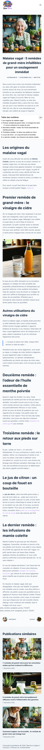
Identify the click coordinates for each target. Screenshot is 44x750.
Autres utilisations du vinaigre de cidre (18, 125)
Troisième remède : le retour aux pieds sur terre (20, 132)
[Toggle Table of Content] (39, 117)
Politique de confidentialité (20, 747)
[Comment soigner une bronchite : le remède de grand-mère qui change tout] (22, 717)
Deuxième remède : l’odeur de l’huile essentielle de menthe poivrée (20, 129)
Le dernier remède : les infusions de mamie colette (20, 137)
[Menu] (40, 5)
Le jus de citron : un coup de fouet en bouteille (19, 135)
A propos (6, 747)
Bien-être (37, 77)
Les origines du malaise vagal (12, 120)
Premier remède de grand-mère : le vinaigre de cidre (21, 123)
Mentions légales (33, 745)
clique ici (30, 188)
